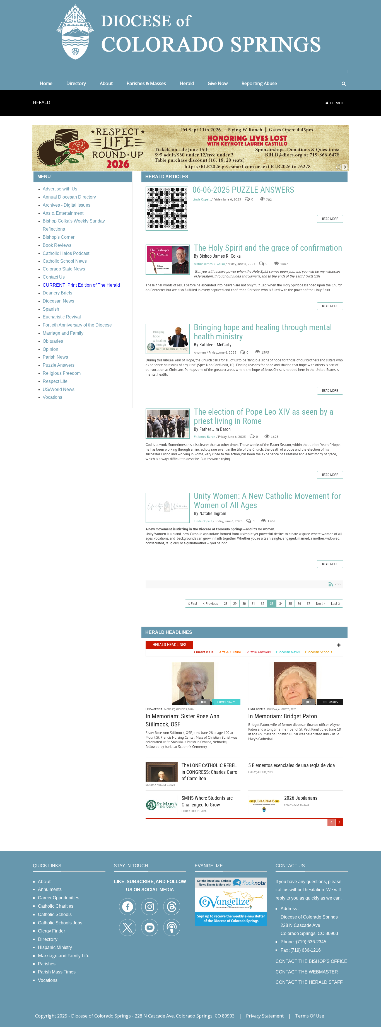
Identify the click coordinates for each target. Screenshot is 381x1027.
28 (225, 603)
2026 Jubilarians (300, 798)
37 (308, 603)
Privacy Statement (265, 1016)
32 (262, 603)
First (194, 603)
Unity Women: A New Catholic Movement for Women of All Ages (167, 508)
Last (334, 603)
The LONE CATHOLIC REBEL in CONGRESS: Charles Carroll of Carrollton (211, 771)
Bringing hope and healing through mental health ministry (167, 339)
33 (271, 603)
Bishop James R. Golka (209, 264)
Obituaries (330, 702)
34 (281, 603)
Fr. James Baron (204, 437)
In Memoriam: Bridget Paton (282, 716)
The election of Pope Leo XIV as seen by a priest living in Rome (167, 423)
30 (244, 603)
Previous (212, 603)
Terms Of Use (309, 1016)
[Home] (327, 102)
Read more (330, 219)
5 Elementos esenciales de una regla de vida (291, 765)
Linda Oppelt (201, 199)
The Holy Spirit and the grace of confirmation (167, 259)
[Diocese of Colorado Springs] (190, 31)
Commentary (226, 702)
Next (319, 603)
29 (235, 603)
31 (253, 603)
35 (290, 603)
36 (299, 603)
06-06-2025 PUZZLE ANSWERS (167, 208)
